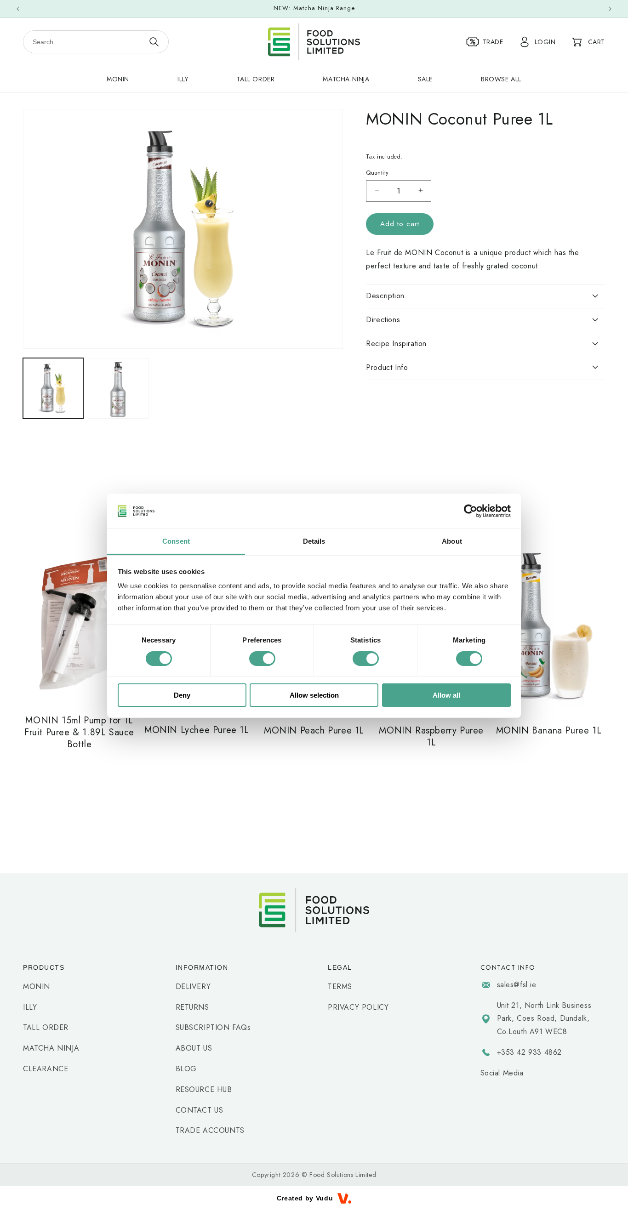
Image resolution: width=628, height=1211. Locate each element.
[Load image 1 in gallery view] (53, 388)
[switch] (262, 658)
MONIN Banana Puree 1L (549, 731)
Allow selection (314, 695)
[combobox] (83, 42)
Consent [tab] (176, 541)
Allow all (446, 695)
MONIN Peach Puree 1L (314, 731)
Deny (182, 695)
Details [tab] (314, 541)
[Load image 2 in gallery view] (118, 388)
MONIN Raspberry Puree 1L (431, 737)
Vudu (324, 1198)
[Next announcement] (610, 8)
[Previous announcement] (18, 8)
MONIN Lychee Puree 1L (196, 730)
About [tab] (452, 541)
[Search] (154, 41)
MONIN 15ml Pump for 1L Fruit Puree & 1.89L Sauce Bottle (79, 732)
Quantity (377, 172)
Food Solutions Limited (342, 1174)
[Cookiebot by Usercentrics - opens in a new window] (470, 511)
